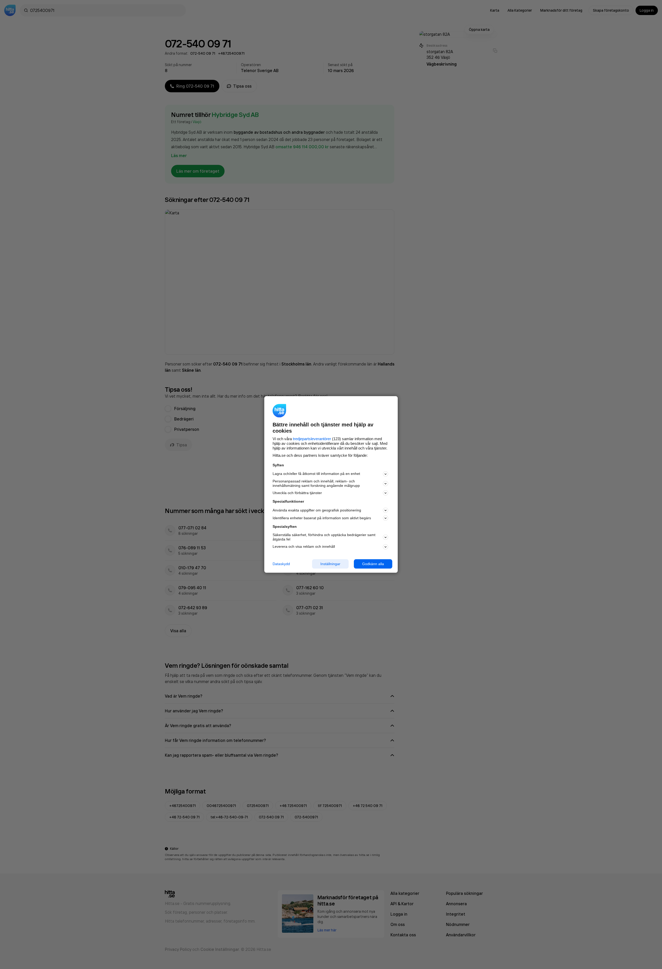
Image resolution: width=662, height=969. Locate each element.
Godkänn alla (373, 564)
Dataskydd (281, 564)
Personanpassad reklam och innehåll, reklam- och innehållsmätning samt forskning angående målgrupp (316, 483)
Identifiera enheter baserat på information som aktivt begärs (322, 518)
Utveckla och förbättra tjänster (297, 493)
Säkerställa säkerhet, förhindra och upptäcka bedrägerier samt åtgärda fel (324, 537)
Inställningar (330, 564)
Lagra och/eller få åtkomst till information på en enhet (316, 474)
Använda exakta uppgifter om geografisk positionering (317, 510)
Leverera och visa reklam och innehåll (304, 546)
